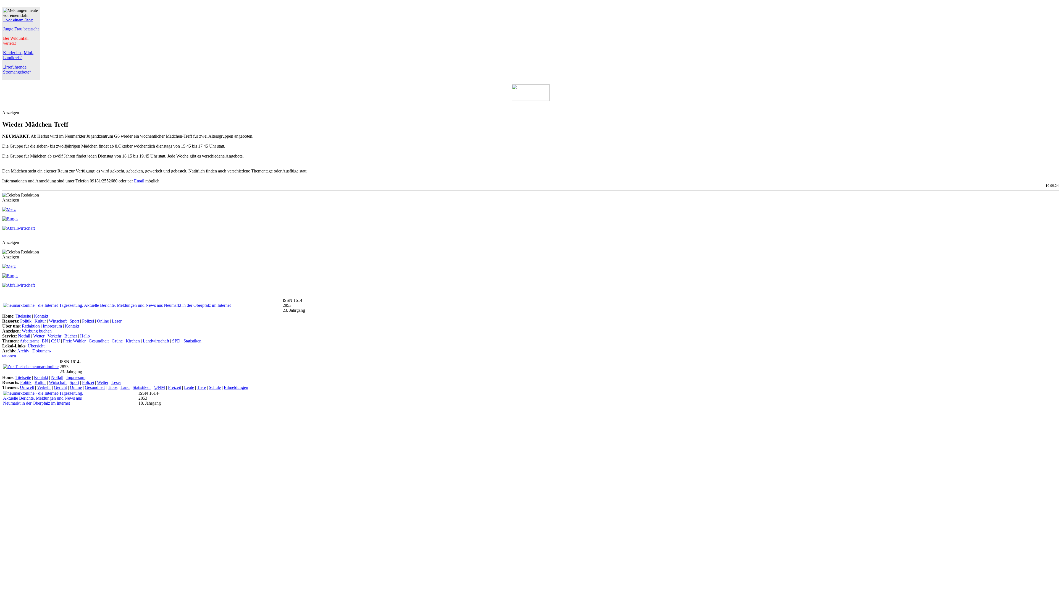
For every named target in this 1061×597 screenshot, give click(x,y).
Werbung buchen (37, 331)
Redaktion (31, 326)
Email (139, 181)
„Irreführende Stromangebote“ (17, 69)
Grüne (118, 341)
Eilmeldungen (236, 387)
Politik (25, 321)
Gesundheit (99, 341)
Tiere (201, 387)
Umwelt (27, 387)
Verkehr (54, 336)
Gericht (60, 387)
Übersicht (36, 346)
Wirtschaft (58, 321)
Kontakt (41, 316)
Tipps (112, 387)
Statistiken (192, 341)
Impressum (52, 326)
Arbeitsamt (30, 341)
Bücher (70, 336)
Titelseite (23, 316)
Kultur (40, 321)
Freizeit (174, 387)
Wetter (38, 336)
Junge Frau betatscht (21, 29)
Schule (215, 387)
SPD (177, 341)
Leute (189, 387)
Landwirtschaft (156, 341)
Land (125, 387)
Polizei (88, 321)
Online (103, 321)
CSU (56, 341)
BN (45, 341)
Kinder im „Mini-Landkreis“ (18, 55)
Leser (117, 321)
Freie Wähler (75, 341)
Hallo (85, 336)
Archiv (23, 351)
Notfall (24, 336)
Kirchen (133, 341)
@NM (159, 387)
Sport (74, 321)
